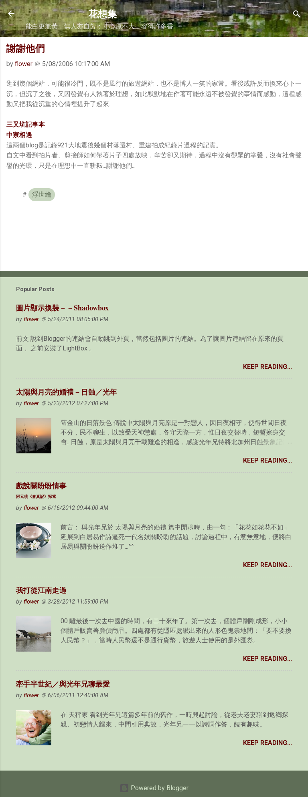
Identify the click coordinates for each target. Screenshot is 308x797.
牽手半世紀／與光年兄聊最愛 (63, 683)
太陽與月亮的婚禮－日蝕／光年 (66, 391)
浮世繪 (41, 194)
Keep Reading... (267, 366)
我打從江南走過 (41, 590)
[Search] (297, 14)
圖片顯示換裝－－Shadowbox (62, 307)
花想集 (102, 13)
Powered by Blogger (158, 788)
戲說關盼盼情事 (41, 489)
